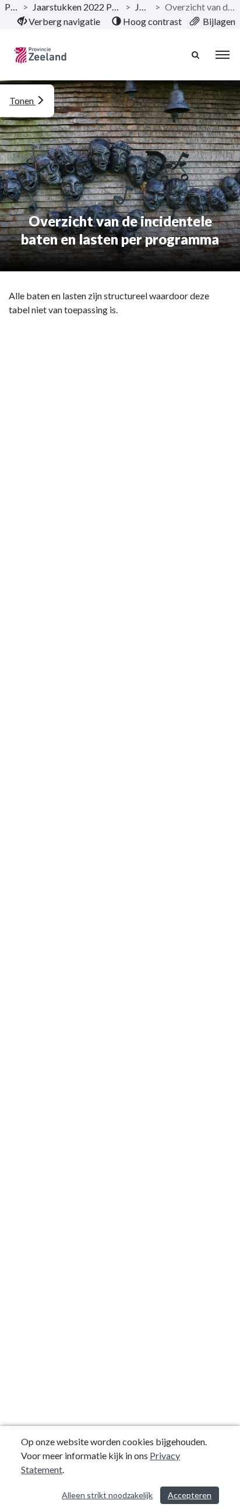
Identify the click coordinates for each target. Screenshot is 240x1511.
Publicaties (11, 6)
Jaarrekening (142, 6)
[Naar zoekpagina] (196, 54)
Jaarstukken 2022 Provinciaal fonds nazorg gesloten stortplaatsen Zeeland (77, 6)
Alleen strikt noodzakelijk (107, 1495)
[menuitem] (59, 21)
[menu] (222, 54)
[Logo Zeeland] (40, 55)
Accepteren (189, 1495)
